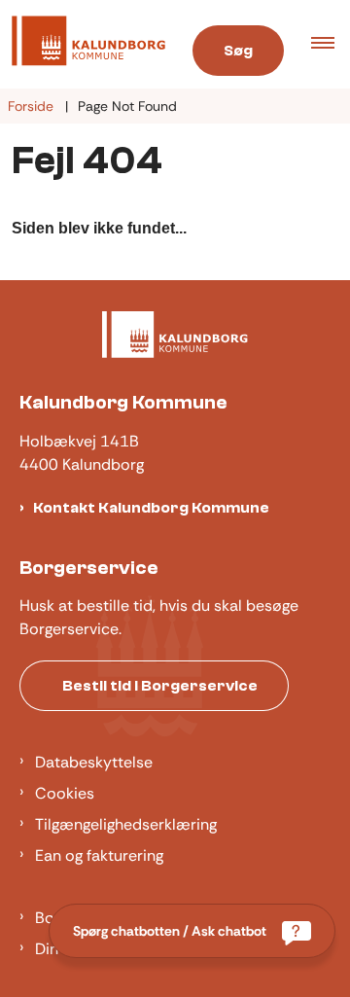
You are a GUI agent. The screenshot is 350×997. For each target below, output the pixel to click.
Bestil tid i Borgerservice (160, 685)
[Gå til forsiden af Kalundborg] (82, 44)
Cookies (64, 793)
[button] (330, 44)
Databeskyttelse (94, 762)
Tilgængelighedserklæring (126, 824)
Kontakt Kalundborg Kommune (151, 507)
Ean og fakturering (99, 855)
